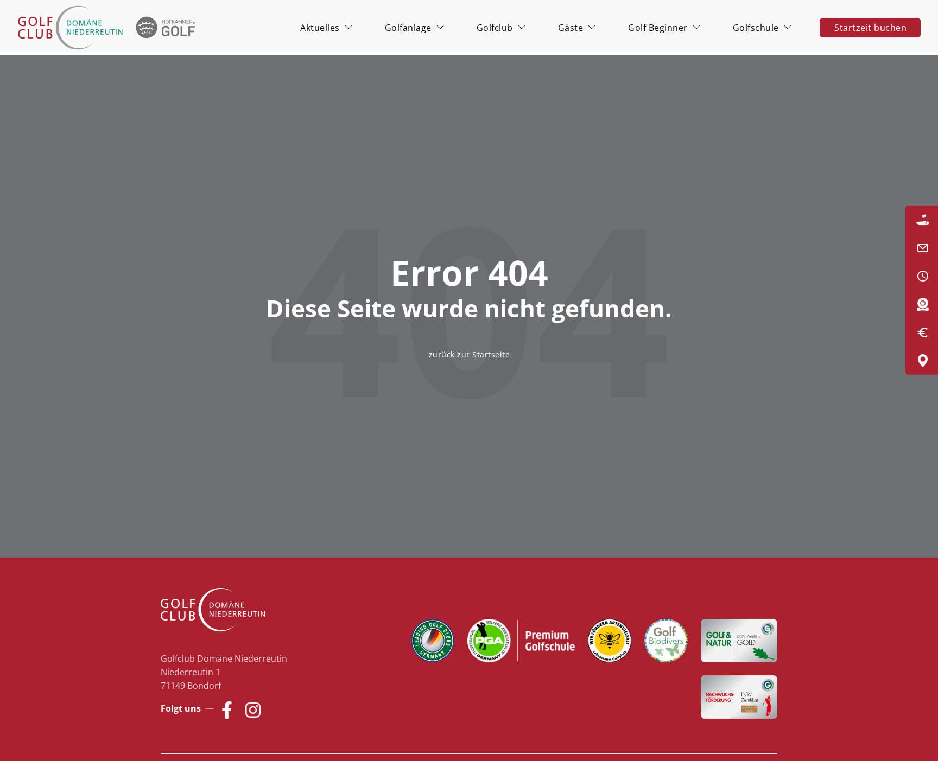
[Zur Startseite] (108, 28)
